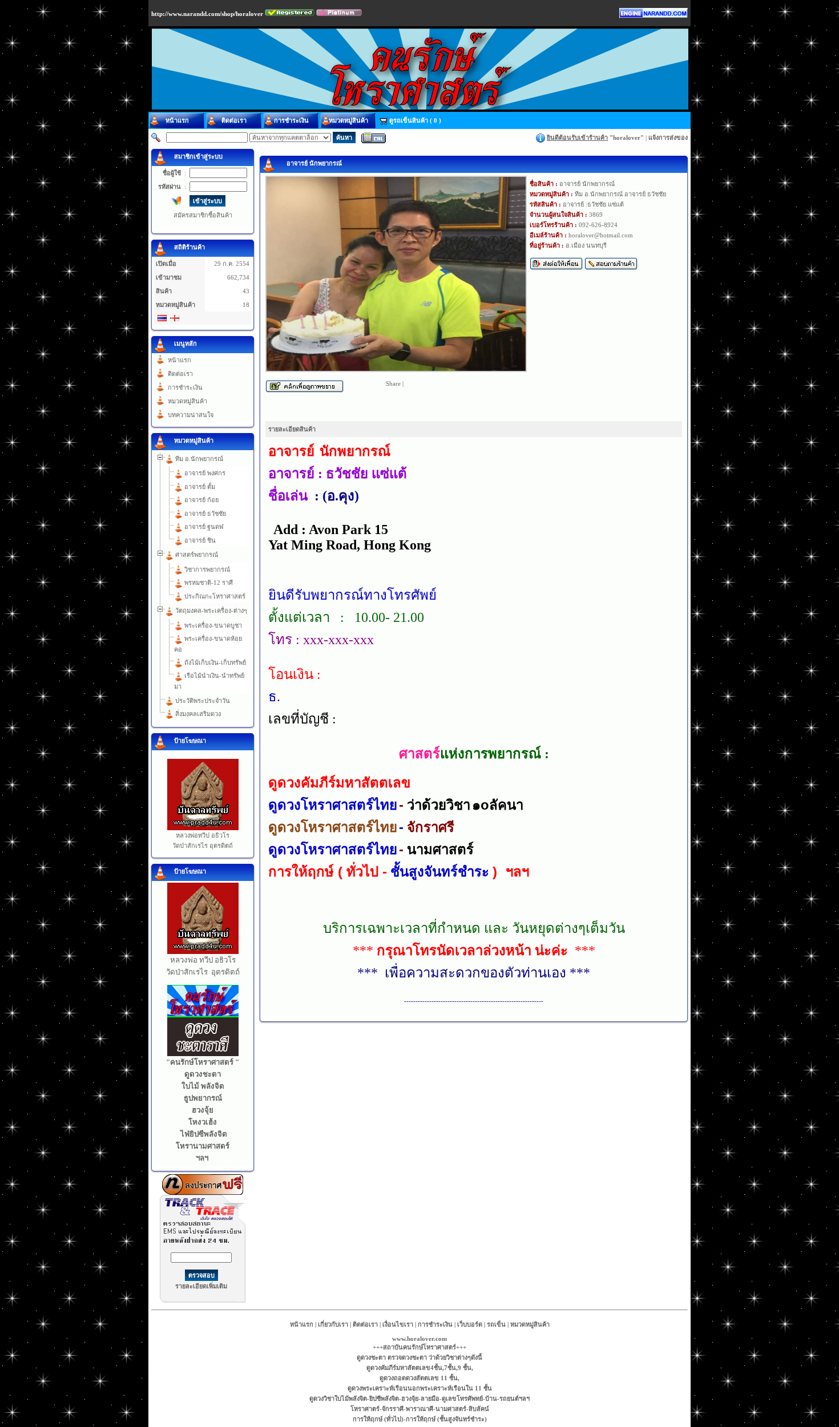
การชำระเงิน (185, 387)
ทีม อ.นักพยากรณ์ (199, 458)
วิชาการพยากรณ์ (207, 569)
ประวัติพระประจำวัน (202, 700)
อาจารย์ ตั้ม (199, 486)
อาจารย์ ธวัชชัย (205, 513)
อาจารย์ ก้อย (201, 499)
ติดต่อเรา (180, 373)
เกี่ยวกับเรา (333, 1324)
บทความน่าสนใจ (190, 414)
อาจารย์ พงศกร (204, 473)
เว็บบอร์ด (469, 1324)
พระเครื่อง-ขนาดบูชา (213, 625)
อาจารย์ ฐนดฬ (204, 526)
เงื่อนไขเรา (397, 1324)
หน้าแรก (179, 360)
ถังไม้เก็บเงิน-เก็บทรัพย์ (215, 662)
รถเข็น (496, 1324)
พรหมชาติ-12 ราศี (208, 582)
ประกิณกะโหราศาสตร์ (214, 596)
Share (393, 383)
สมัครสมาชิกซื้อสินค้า (203, 215)
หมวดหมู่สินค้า (187, 401)
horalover (626, 137)
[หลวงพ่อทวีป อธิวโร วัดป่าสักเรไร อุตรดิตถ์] (203, 827)
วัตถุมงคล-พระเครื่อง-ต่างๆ (211, 610)
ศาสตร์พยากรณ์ (196, 554)
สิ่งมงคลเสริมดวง (198, 713)
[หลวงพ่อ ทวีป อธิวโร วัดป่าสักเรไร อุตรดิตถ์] (203, 951)
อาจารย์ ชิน (200, 540)
